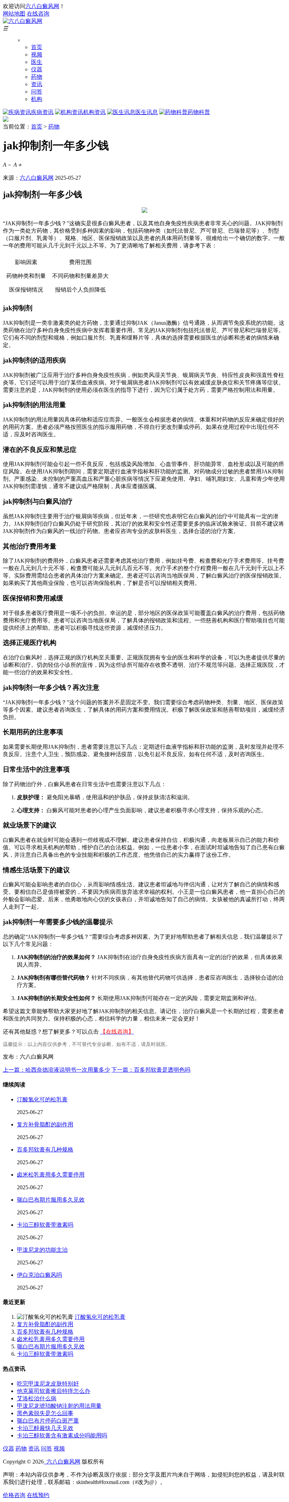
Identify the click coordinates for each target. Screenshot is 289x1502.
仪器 (36, 69)
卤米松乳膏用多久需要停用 (51, 1175)
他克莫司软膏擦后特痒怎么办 (53, 1391)
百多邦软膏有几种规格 (45, 1150)
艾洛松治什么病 (36, 1398)
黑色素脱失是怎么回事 (45, 1413)
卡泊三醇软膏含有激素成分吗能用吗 (62, 1435)
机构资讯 (94, 112)
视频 (36, 55)
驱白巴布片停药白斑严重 (48, 1421)
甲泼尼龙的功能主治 (42, 1250)
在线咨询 (38, 14)
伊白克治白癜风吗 (39, 1275)
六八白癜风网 (42, 6)
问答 (36, 92)
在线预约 (38, 1495)
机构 (36, 99)
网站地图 (14, 14)
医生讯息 (146, 112)
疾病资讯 (42, 112)
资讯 (36, 84)
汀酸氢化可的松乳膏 (42, 1099)
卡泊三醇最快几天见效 (45, 1428)
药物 (36, 77)
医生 (36, 62)
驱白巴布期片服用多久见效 (51, 1200)
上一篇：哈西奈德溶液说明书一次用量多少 (56, 1070)
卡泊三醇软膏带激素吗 (45, 1225)
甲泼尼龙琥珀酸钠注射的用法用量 (59, 1406)
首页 (36, 47)
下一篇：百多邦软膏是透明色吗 (150, 1070)
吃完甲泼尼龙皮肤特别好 (48, 1384)
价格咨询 (14, 1495)
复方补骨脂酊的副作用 (45, 1124)
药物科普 (198, 112)
